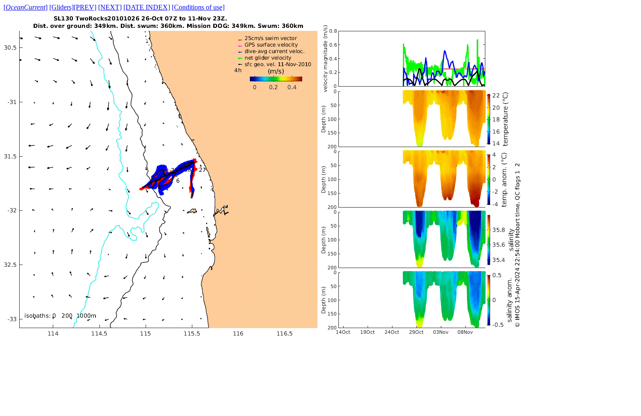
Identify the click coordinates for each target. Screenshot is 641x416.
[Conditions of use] (198, 7)
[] (25, 7)
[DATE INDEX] (146, 7)
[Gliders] (61, 7)
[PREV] (85, 7)
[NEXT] (110, 7)
